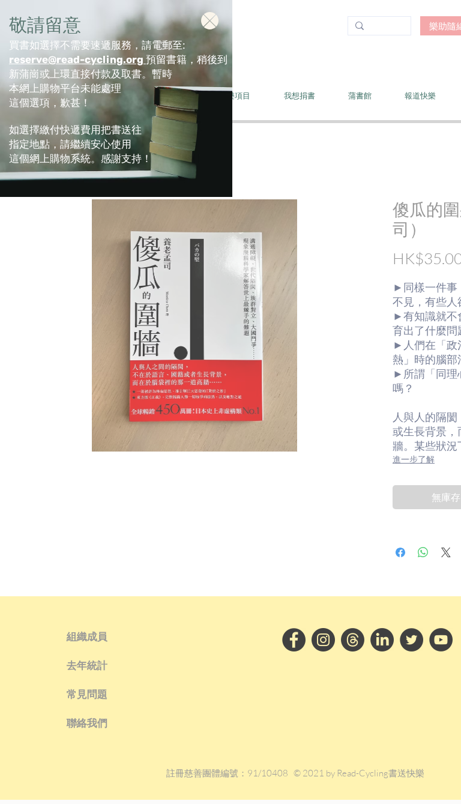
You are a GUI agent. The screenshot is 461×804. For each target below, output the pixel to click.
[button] (209, 20)
